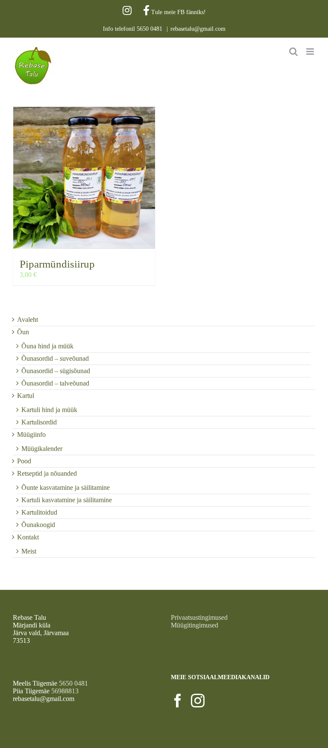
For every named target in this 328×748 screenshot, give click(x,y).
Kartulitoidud (39, 512)
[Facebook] (177, 700)
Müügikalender (41, 448)
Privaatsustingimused (199, 617)
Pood (24, 461)
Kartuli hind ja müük (49, 409)
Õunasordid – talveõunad (55, 383)
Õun (23, 332)
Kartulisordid (39, 422)
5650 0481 (150, 29)
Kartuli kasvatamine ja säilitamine (66, 500)
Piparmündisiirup (57, 264)
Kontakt (28, 537)
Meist (28, 551)
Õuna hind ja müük (47, 346)
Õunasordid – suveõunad (55, 358)
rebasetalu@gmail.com (198, 29)
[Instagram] (198, 700)
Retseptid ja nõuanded (47, 473)
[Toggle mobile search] (293, 51)
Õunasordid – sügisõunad (55, 370)
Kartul (25, 395)
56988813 (65, 691)
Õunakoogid (38, 524)
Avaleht (27, 319)
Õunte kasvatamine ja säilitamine (65, 487)
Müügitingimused (194, 625)
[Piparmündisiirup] (84, 178)
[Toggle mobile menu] (310, 51)
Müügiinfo (31, 434)
